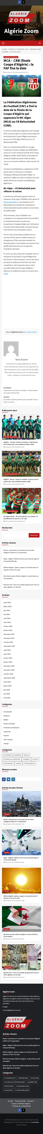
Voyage (6, 743)
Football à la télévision (10, 57)
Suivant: (21, 399)
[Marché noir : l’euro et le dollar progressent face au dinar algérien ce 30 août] (21, 957)
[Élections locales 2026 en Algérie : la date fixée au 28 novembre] (21, 919)
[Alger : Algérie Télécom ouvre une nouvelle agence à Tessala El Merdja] (21, 842)
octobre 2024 (8, 674)
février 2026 (8, 626)
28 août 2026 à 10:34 (19, 484)
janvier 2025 (8, 662)
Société (6, 735)
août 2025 (7, 650)
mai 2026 (7, 614)
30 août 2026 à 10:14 (19, 447)
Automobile (8, 712)
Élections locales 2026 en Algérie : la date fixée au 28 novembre (21, 577)
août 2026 (7, 602)
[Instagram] (13, 779)
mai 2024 (7, 694)
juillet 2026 (8, 606)
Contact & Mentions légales (20, 1103)
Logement (7, 731)
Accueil (10, 1101)
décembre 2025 (9, 634)
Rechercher (7, 527)
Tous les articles (20, 1101)
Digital (6, 720)
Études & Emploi (9, 724)
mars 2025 (7, 654)
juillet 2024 (8, 686)
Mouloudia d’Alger (11, 202)
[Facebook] (19, 2)
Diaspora (7, 716)
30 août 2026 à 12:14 (19, 977)
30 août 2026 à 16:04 (19, 862)
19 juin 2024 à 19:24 (19, 72)
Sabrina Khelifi (8, 521)
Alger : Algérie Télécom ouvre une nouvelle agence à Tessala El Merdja (21, 560)
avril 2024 (7, 698)
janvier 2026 (8, 630)
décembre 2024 (9, 666)
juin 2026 (7, 610)
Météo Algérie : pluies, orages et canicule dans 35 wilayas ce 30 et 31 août (21, 569)
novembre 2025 (9, 638)
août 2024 (7, 682)
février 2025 (8, 658)
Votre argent (8, 739)
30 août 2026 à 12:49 (19, 939)
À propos (31, 1101)
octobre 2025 (8, 642)
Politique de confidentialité (21, 1106)
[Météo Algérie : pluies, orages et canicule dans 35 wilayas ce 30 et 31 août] (21, 881)
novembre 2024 (9, 670)
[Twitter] (23, 2)
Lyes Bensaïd (8, 447)
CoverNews (35, 1122)
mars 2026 (7, 622)
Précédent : (21, 390)
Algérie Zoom (21, 31)
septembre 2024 (9, 678)
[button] (4, 42)
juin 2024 (7, 690)
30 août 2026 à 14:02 (19, 900)
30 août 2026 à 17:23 (19, 824)
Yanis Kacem (8, 72)
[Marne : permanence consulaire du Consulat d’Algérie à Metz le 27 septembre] (21, 804)
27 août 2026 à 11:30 (20, 521)
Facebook (29, 332)
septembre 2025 (9, 646)
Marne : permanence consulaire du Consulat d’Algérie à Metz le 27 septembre (19, 551)
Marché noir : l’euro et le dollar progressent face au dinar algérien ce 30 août (21, 586)
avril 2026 (7, 618)
